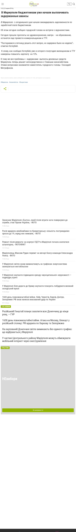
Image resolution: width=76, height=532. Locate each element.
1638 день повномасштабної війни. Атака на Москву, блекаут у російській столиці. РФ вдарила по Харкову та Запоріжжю (36, 322)
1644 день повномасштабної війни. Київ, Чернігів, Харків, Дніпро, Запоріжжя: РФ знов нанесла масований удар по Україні (33, 298)
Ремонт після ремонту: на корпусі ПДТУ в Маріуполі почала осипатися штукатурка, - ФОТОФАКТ (35, 243)
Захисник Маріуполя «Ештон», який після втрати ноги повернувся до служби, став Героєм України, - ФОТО (35, 221)
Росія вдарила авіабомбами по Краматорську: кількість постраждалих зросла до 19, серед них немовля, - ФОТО (35, 232)
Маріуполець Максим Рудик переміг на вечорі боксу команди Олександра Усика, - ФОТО (37, 254)
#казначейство (13, 82)
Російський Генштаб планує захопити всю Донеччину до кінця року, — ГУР (35, 313)
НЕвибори (9, 379)
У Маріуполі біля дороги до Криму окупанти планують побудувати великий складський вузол (37, 287)
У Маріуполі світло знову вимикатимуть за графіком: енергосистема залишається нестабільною (34, 265)
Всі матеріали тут (38, 410)
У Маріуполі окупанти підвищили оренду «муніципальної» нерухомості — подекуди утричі (36, 276)
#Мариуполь (4, 82)
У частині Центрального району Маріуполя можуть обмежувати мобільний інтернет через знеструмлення (36, 340)
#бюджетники (23, 82)
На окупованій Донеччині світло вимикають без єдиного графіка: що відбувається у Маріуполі (37, 331)
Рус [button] (69, 4)
